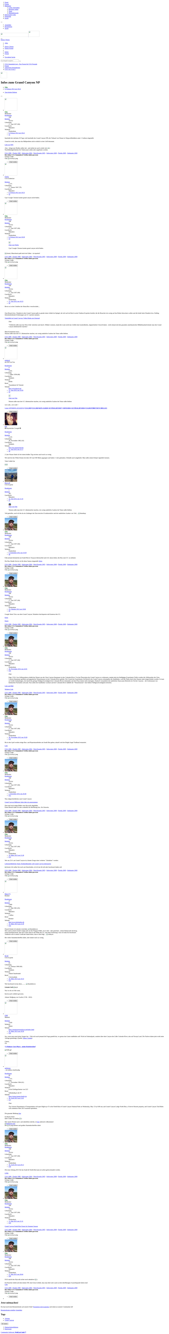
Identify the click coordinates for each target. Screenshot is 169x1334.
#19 (10, 1223)
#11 (10, 739)
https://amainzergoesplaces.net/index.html (21, 1029)
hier (20, 1113)
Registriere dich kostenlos (41, 1307)
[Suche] (1, 38)
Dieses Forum (9, 48)
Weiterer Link (9, 689)
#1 (9, 135)
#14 (10, 926)
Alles (6, 43)
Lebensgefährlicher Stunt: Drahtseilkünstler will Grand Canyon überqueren (28, 864)
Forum (7, 53)
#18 (10, 1166)
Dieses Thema (9, 46)
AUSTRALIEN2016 (78, 408)
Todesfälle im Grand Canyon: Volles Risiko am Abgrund (22, 318)
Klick (40, 561)
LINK (7, 1173)
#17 (10, 1100)
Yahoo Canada (27, 1038)
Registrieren (8, 26)
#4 (9, 303)
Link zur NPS (9, 145)
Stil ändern (5, 1324)
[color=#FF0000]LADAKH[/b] (14, 408)
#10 (10, 671)
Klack (6, 621)
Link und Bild (9, 686)
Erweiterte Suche (10, 57)
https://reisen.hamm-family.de (18, 1096)
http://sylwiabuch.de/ (15, 388)
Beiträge (7, 119)
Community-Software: (13, 1332)
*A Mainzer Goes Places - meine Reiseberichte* (20, 1046)
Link (6, 746)
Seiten (7, 52)
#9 (9, 611)
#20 (10, 1276)
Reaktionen (8, 115)
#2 (9, 194)
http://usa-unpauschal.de (16, 447)
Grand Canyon (9, 1320)
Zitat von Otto (13, 398)
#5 (9, 392)
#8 (9, 554)
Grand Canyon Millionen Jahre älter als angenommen (21, 802)
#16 (10, 1033)
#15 (10, 980)
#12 (10, 795)
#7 (9, 500)
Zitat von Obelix (14, 245)
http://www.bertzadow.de (16, 922)
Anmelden (8, 25)
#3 (9, 239)
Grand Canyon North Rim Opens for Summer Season (21, 1226)
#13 (10, 857)
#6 (9, 451)
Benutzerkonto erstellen (8, 1310)
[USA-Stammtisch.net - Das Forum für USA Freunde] (20, 36)
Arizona (7, 1318)
